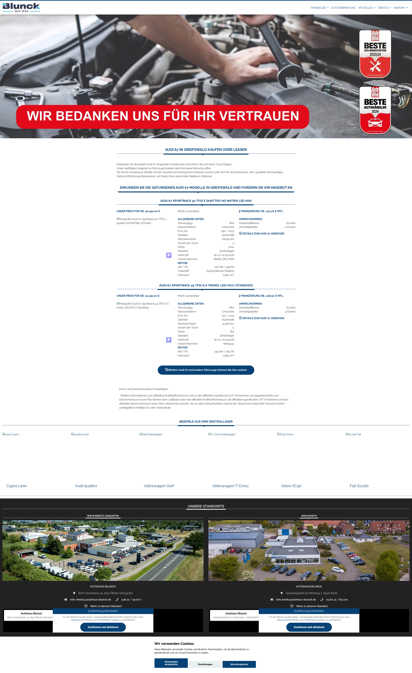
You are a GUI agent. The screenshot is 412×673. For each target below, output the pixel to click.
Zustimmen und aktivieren (103, 627)
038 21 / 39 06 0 (131, 599)
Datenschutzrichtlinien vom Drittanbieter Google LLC (97, 620)
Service (383, 7)
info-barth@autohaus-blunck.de (296, 599)
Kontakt (400, 7)
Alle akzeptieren (239, 664)
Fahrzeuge (319, 7)
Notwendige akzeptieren (171, 663)
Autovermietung (343, 7)
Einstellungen (205, 664)
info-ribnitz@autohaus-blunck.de (90, 599)
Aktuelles (366, 7)
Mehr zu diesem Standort (106, 606)
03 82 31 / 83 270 (337, 599)
